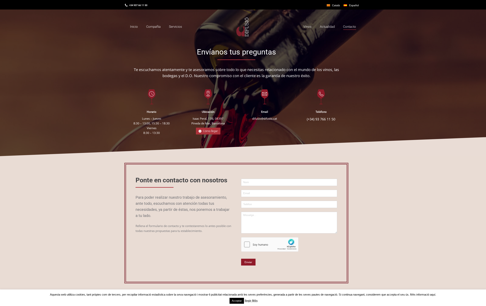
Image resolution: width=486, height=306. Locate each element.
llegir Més (251, 300)
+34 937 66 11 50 (138, 5)
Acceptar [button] (237, 300)
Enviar (248, 262)
